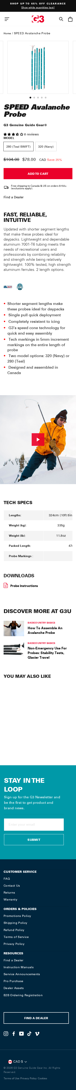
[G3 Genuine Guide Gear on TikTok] (29, 1033)
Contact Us (12, 885)
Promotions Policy (17, 916)
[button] (14, 134)
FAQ (7, 878)
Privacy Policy (14, 944)
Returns (9, 892)
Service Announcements (22, 974)
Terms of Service (16, 937)
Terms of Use (11, 1078)
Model (9, 137)
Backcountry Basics (41, 622)
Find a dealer (36, 1018)
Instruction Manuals (19, 967)
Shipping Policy (15, 922)
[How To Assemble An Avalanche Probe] (14, 628)
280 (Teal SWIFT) (18, 146)
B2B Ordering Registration (23, 995)
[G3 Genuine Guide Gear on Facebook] (13, 1033)
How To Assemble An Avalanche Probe (45, 630)
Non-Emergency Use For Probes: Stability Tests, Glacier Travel (47, 653)
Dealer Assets (14, 988)
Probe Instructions (24, 586)
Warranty (10, 899)
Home (7, 33)
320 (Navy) (46, 146)
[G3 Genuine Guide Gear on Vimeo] (37, 1033)
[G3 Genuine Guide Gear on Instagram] (6, 1033)
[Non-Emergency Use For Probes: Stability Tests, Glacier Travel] (14, 649)
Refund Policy (14, 930)
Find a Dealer (14, 197)
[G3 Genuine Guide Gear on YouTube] (21, 1033)
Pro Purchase (13, 981)
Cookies (42, 1078)
